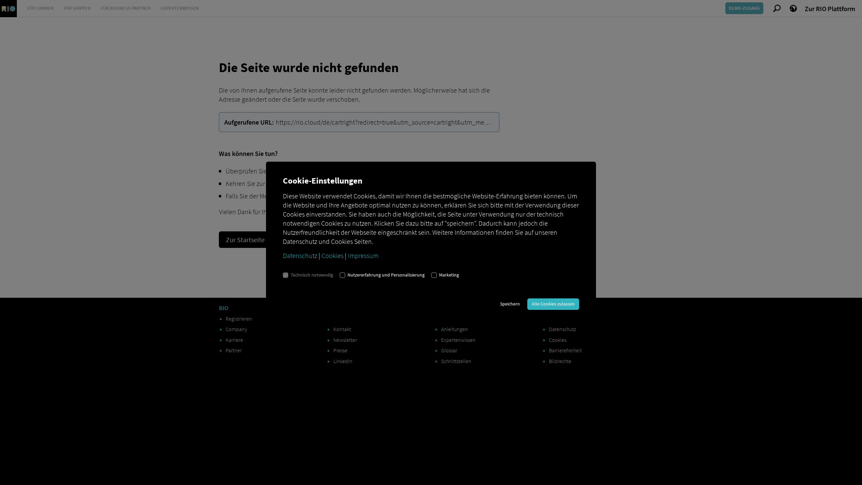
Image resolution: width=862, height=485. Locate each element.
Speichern (510, 304)
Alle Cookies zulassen (553, 304)
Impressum (363, 255)
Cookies (332, 255)
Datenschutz (300, 255)
